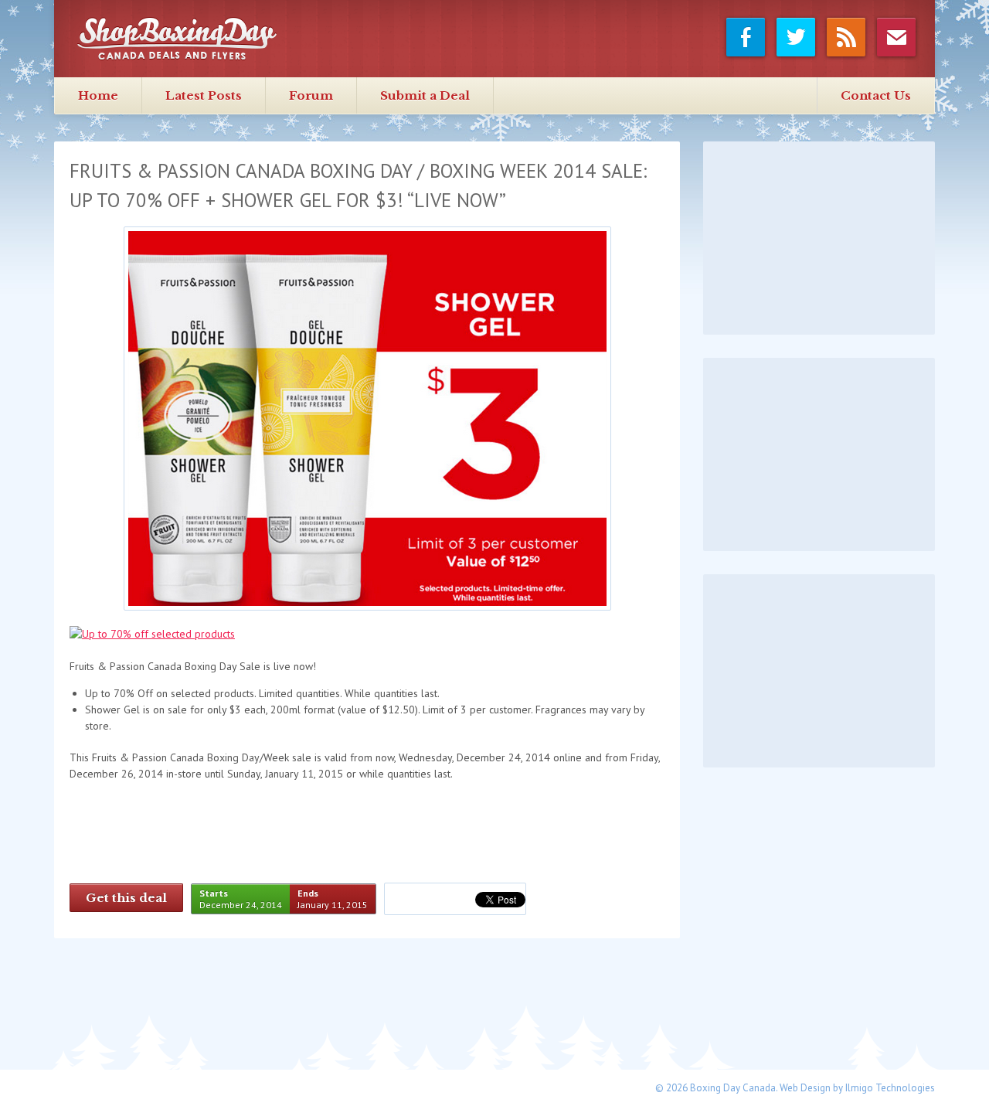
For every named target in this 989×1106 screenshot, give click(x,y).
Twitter (796, 39)
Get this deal (126, 897)
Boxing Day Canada (177, 38)
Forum (311, 95)
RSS (846, 39)
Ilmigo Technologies (890, 1087)
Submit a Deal (425, 95)
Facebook (746, 39)
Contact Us (876, 95)
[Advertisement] (819, 238)
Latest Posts (203, 95)
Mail (896, 39)
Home (98, 95)
